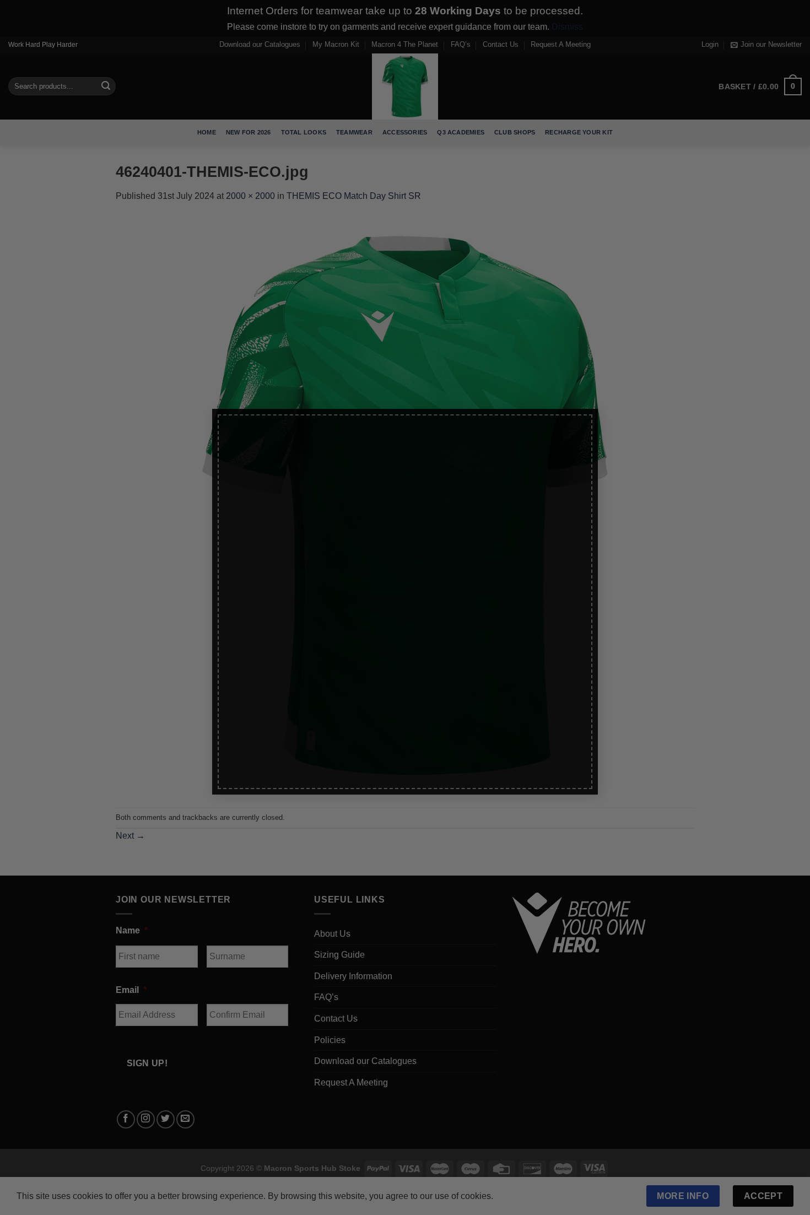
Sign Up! (282, 725)
